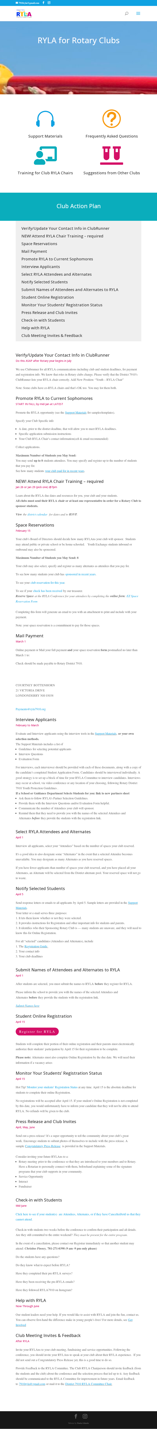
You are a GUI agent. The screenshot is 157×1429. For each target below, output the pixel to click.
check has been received (47, 591)
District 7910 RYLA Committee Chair (88, 1384)
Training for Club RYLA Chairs (45, 172)
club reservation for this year (47, 582)
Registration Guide (36, 946)
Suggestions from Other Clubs (111, 172)
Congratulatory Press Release (43, 1146)
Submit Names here (27, 1005)
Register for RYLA (37, 1031)
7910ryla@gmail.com (32, 1384)
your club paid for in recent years (64, 471)
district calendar (37, 514)
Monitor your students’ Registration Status (52, 1087)
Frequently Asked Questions (112, 136)
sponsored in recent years (80, 574)
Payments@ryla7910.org (31, 709)
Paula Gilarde (83, 1423)
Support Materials (45, 136)
